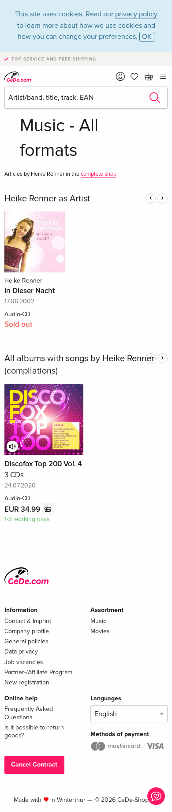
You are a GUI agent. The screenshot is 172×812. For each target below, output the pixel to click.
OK (147, 36)
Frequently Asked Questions (28, 713)
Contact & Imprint (27, 621)
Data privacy (21, 651)
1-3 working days (27, 519)
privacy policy (136, 14)
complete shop (98, 174)
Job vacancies (23, 662)
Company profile (26, 631)
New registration (26, 682)
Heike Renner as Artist (47, 198)
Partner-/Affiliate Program (38, 672)
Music (98, 621)
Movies (100, 631)
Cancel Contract (34, 764)
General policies (26, 641)
